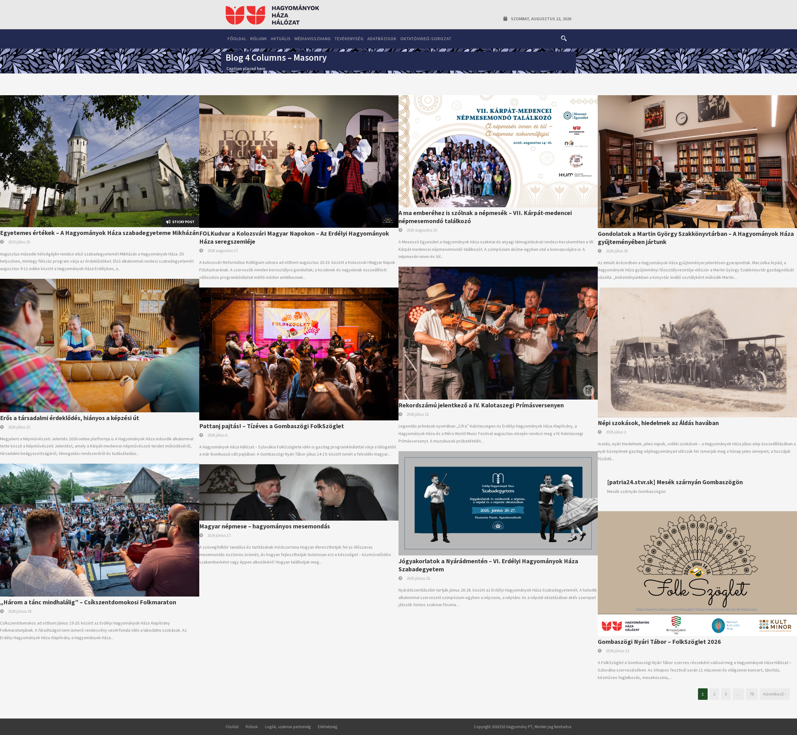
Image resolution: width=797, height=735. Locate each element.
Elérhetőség (327, 726)
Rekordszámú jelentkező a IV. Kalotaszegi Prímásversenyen (481, 405)
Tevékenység (349, 38)
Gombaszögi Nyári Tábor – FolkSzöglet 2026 (659, 641)
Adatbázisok (382, 38)
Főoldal (237, 38)
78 (752, 694)
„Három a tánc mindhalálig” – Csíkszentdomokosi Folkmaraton (88, 602)
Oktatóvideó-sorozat (425, 38)
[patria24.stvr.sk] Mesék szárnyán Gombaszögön (675, 482)
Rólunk (258, 38)
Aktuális (281, 38)
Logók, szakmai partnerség (288, 726)
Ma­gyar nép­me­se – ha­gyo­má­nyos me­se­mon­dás (264, 526)
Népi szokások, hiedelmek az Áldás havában (658, 423)
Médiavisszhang (313, 38)
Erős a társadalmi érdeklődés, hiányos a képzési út (69, 418)
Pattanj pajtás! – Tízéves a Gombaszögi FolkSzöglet (271, 426)
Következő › (774, 694)
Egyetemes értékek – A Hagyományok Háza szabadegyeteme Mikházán (99, 232)
